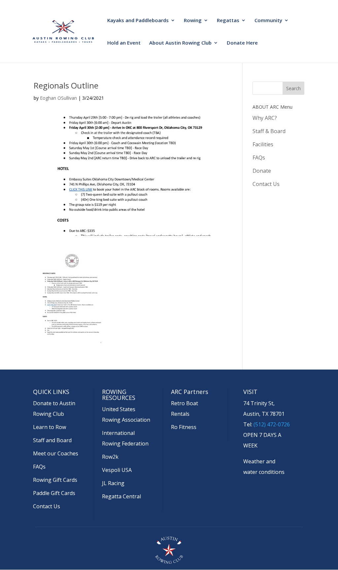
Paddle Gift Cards (54, 493)
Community (268, 20)
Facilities (263, 144)
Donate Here (242, 43)
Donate (262, 170)
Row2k (110, 456)
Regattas (228, 20)
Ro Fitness (183, 427)
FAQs (259, 157)
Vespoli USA (117, 470)
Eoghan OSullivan (58, 98)
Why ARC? (265, 118)
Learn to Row (49, 427)
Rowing (193, 20)
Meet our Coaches (55, 453)
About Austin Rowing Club (180, 43)
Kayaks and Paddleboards (138, 20)
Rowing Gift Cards (55, 479)
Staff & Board (269, 131)
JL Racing (113, 483)
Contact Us (266, 184)
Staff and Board (52, 440)
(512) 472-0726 (272, 424)
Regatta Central (121, 496)
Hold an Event (124, 43)
